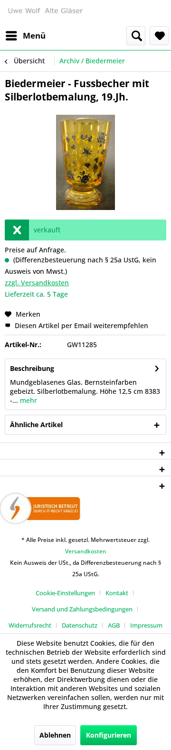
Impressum (146, 625)
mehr (27, 400)
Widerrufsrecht (30, 625)
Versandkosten (85, 551)
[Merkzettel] (159, 35)
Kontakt (116, 593)
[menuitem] (25, 35)
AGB (114, 625)
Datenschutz (79, 625)
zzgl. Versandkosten (37, 282)
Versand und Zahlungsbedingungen (82, 609)
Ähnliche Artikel (36, 424)
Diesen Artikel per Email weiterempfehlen (80, 325)
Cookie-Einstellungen (65, 593)
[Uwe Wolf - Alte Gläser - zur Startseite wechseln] (45, 13)
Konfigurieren (108, 735)
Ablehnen (55, 735)
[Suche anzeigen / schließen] (135, 35)
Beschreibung (32, 368)
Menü (34, 35)
